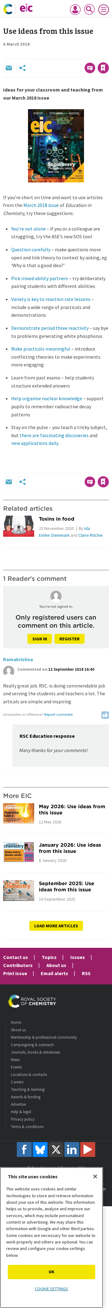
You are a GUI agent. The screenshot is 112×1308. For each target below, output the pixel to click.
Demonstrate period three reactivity (50, 328)
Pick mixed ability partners (39, 278)
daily (53, 443)
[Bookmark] (103, 68)
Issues (77, 957)
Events (16, 1067)
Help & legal (21, 1111)
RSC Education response (47, 736)
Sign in (39, 639)
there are (29, 435)
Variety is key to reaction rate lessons (51, 299)
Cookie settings (51, 1289)
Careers (17, 1082)
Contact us (15, 957)
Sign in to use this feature (79, 54)
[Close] (95, 1176)
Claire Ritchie (90, 535)
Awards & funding (25, 1097)
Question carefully (30, 249)
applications (34, 443)
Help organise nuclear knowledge (46, 398)
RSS (86, 973)
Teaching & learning (27, 1089)
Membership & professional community (44, 1037)
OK (51, 1271)
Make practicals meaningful (40, 349)
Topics (49, 957)
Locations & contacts (29, 1074)
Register (69, 639)
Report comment (58, 714)
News (15, 1059)
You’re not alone (28, 229)
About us (56, 965)
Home (16, 1022)
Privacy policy (23, 1119)
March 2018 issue (41, 205)
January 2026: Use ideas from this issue (70, 848)
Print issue (15, 973)
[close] (108, 54)
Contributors (18, 965)
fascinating (52, 435)
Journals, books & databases (35, 1052)
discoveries (77, 435)
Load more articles (56, 926)
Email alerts (54, 973)
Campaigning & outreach (32, 1044)
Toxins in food (56, 519)
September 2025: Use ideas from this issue (66, 886)
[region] (51, 1237)
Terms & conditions (27, 1126)
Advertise (18, 1104)
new (15, 443)
